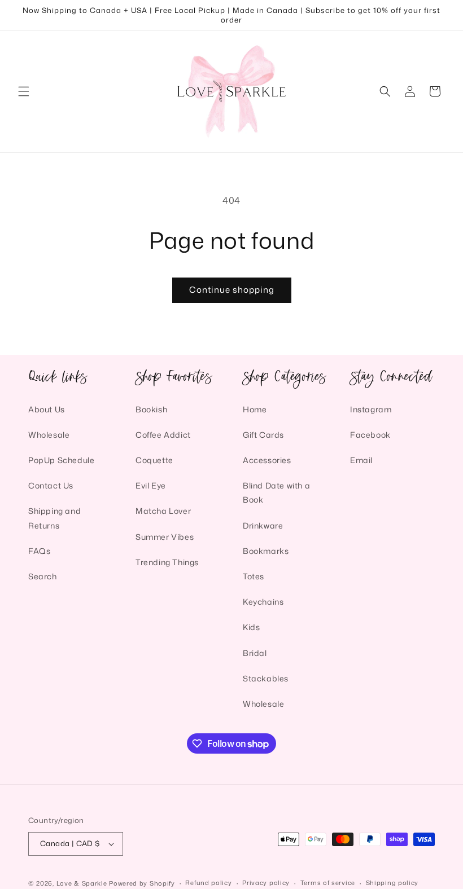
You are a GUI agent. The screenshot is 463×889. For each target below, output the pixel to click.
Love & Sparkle (81, 883)
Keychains (263, 601)
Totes (253, 576)
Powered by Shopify (142, 883)
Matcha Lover (163, 510)
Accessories (267, 460)
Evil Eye (151, 485)
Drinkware (263, 525)
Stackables (266, 678)
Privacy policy (266, 882)
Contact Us (50, 485)
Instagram (370, 409)
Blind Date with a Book (276, 492)
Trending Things (167, 562)
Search (42, 576)
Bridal (255, 653)
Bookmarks (266, 550)
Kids (251, 627)
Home (255, 409)
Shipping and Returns (54, 517)
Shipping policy (392, 882)
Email (361, 460)
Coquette (154, 460)
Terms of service (327, 882)
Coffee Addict (163, 434)
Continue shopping (231, 290)
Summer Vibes (165, 536)
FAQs (39, 550)
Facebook (370, 434)
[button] (23, 91)
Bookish (151, 409)
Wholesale (48, 434)
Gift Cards (263, 434)
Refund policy (208, 882)
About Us (46, 409)
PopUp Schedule (61, 460)
